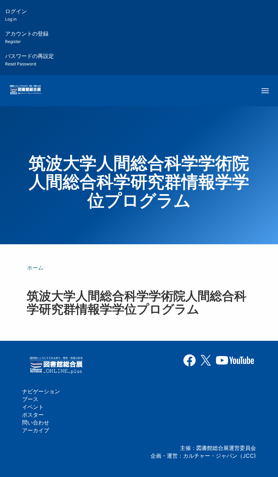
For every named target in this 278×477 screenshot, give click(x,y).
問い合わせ (35, 422)
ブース (30, 399)
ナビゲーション (41, 391)
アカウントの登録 (26, 37)
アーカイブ (35, 430)
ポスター (33, 414)
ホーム (35, 267)
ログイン (16, 15)
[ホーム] (25, 90)
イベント (33, 406)
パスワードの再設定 (29, 59)
